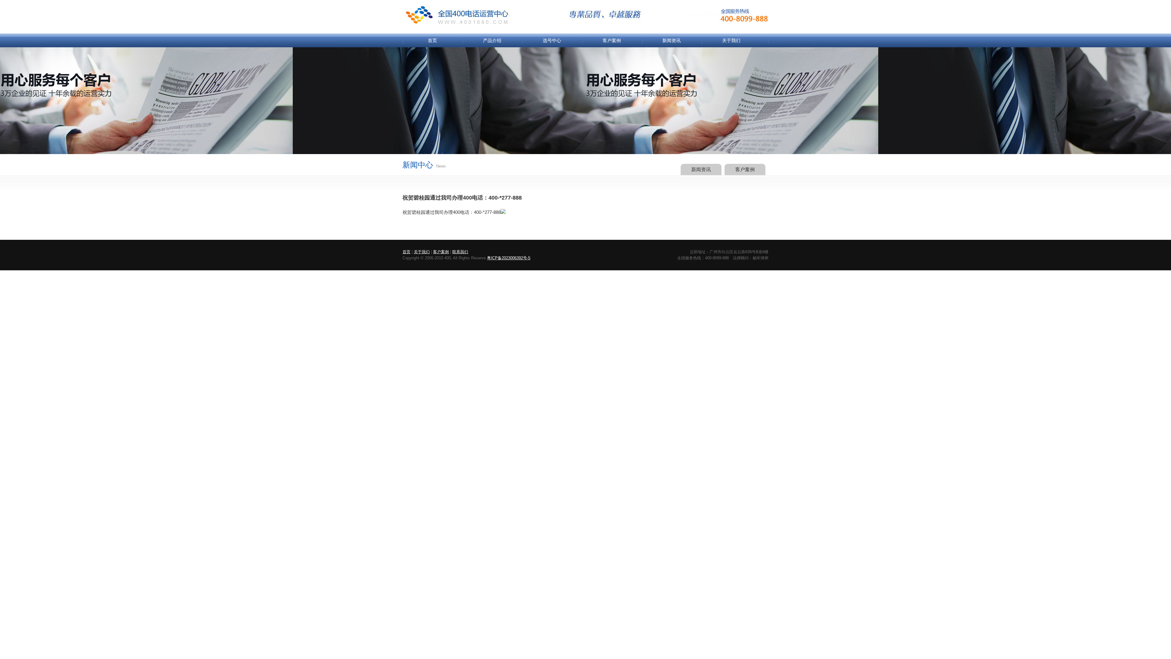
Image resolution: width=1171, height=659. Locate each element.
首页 (432, 40)
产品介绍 (492, 40)
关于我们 (731, 40)
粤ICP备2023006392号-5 (508, 258)
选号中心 (552, 40)
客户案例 (612, 40)
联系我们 (460, 252)
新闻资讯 (671, 40)
